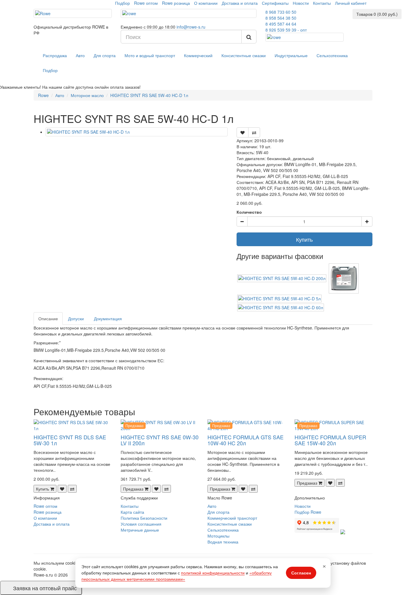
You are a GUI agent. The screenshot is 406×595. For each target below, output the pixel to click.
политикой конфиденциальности (213, 573)
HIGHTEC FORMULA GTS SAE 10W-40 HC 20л (245, 440)
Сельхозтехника (332, 55)
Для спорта (105, 55)
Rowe (43, 95)
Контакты (322, 3)
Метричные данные (140, 530)
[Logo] (73, 13)
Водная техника (222, 542)
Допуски (76, 318)
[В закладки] (242, 132)
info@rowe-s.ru (191, 27)
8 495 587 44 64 (280, 24)
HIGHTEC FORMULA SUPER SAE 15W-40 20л (330, 440)
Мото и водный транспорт (150, 55)
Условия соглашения (141, 524)
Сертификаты (275, 3)
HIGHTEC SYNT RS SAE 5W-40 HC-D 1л (149, 95)
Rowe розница (176, 3)
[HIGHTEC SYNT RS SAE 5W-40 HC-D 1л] (136, 131)
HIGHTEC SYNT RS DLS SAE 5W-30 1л (70, 440)
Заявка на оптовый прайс (45, 588)
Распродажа (55, 55)
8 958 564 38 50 (280, 18)
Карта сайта (132, 512)
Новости (301, 3)
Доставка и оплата (240, 3)
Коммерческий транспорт (232, 518)
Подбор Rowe (308, 512)
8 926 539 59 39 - (286, 30)
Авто (80, 55)
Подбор (122, 3)
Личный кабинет (350, 3)
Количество (249, 212)
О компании (206, 3)
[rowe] (189, 13)
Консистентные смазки (243, 55)
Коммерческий (198, 55)
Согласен (301, 573)
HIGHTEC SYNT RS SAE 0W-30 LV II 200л (160, 440)
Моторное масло (87, 95)
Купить (304, 239)
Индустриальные (291, 55)
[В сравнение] (254, 132)
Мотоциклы (218, 536)
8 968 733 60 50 (280, 12)
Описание (48, 318)
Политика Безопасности (144, 518)
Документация (108, 318)
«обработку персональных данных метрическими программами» (176, 576)
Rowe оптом (146, 3)
